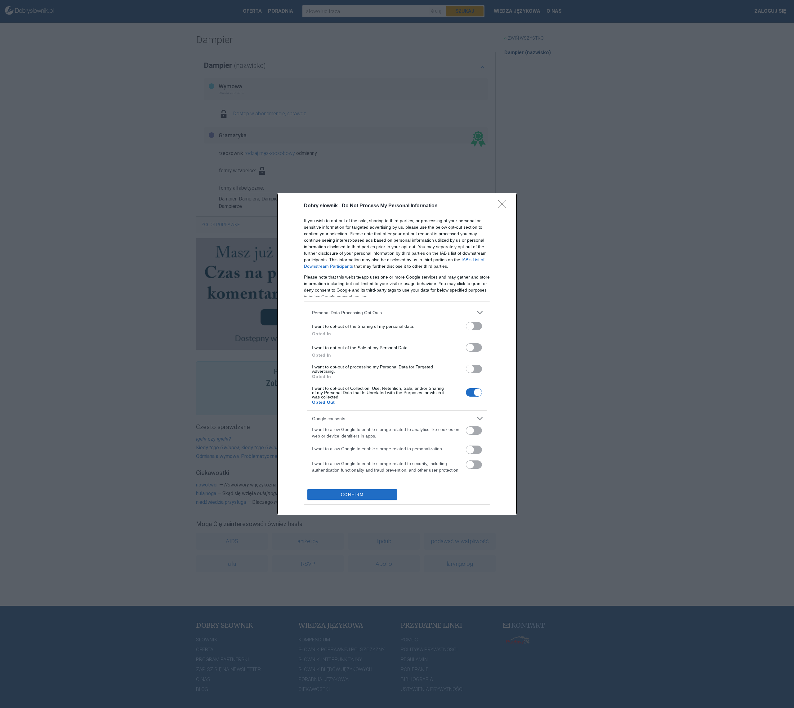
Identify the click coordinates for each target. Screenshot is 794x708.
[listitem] (397, 312)
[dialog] (397, 354)
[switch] (474, 326)
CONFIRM (352, 494)
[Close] (504, 206)
